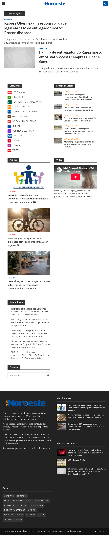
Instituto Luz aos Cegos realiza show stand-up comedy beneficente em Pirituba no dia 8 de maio (87, 452)
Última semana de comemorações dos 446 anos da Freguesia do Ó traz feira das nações (30, 344)
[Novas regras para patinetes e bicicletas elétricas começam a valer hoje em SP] (29, 219)
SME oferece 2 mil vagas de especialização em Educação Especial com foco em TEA (30, 355)
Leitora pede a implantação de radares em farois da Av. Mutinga (78, 109)
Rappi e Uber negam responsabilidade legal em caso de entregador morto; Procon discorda (35, 28)
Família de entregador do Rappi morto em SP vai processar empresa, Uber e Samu (70, 57)
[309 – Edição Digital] (61, 462)
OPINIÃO (31, 510)
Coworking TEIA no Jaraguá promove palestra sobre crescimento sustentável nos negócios (29, 285)
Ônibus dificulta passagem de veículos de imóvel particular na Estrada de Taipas (78, 131)
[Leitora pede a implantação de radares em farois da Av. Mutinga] (58, 106)
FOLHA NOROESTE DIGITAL (15, 505)
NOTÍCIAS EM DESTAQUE (14, 510)
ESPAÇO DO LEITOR (71, 92)
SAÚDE (41, 514)
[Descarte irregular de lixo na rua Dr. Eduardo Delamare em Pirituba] (58, 116)
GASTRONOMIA (36, 505)
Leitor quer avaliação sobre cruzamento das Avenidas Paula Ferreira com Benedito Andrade (78, 97)
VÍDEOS (19, 519)
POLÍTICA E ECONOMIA (13, 514)
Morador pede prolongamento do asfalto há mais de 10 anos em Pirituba (79, 144)
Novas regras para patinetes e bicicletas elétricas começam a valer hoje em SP (28, 242)
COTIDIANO (12, 192)
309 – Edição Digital (77, 460)
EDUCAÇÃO (22, 496)
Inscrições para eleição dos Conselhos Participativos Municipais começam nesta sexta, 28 (28, 198)
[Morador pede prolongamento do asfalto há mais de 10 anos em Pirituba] (58, 140)
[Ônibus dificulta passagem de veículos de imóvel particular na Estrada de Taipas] (58, 127)
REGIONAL (8, 19)
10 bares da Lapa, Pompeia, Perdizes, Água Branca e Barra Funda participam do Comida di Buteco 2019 (87, 471)
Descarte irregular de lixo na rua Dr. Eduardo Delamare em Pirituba (80, 119)
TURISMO (8, 519)
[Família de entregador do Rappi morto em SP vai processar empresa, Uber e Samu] (19, 57)
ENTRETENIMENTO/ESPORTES (16, 500)
